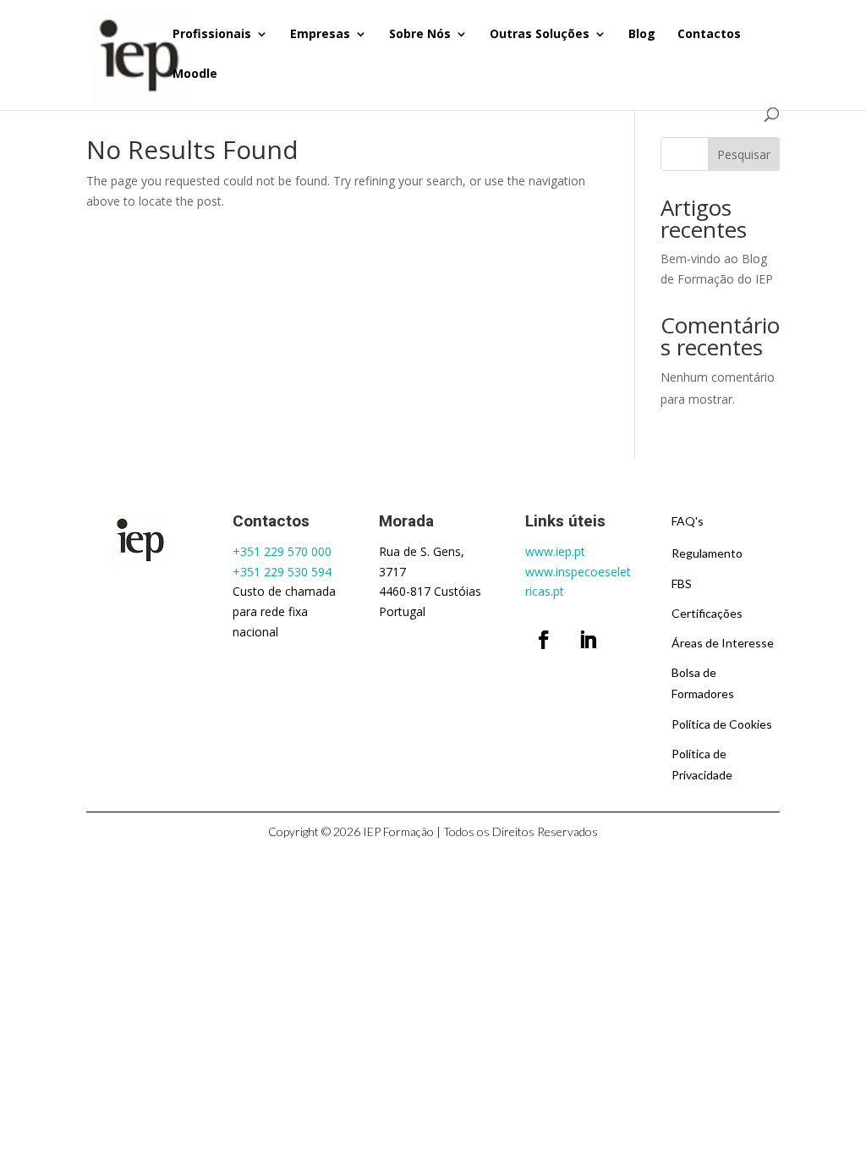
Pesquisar (743, 154)
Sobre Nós (420, 34)
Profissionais (212, 34)
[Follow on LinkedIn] (587, 639)
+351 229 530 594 (282, 572)
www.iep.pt (555, 551)
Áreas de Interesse (722, 643)
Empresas (320, 34)
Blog (641, 34)
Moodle (195, 74)
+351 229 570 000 (282, 551)
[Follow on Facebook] (543, 639)
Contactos (709, 34)
